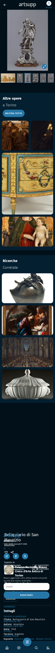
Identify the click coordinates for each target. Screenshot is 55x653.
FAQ (6, 611)
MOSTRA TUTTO (13, 113)
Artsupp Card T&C (13, 626)
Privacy (8, 631)
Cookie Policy (11, 635)
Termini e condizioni (15, 616)
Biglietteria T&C (12, 621)
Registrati (26, 595)
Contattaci (9, 606)
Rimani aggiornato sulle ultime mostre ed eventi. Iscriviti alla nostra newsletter (25, 579)
